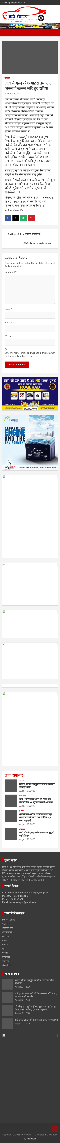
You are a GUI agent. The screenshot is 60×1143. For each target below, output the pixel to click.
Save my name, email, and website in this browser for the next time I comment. (30, 355)
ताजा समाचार (14, 775)
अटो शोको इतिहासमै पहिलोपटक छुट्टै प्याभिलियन (36, 1019)
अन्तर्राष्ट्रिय (7, 932)
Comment (10, 272)
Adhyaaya (31, 1138)
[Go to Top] (55, 1129)
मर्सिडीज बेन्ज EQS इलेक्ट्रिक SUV (37, 243)
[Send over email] (23, 218)
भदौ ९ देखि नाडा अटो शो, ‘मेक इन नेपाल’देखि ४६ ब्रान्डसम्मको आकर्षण (36, 801)
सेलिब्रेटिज (7, 965)
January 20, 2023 (13, 93)
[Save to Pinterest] (31, 218)
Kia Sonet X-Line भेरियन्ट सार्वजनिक (24, 234)
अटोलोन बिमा (7, 928)
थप (3, 948)
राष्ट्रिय (21, 781)
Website (9, 336)
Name (8, 309)
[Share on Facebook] (8, 218)
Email (8, 322)
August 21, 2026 (27, 791)
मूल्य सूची (6, 957)
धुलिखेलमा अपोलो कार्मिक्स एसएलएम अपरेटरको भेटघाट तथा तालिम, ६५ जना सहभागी (35, 817)
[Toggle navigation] (6, 32)
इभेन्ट (4, 940)
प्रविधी (7, 78)
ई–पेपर (21, 811)
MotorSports (8, 919)
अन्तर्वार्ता (22, 829)
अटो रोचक (22, 796)
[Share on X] (15, 218)
